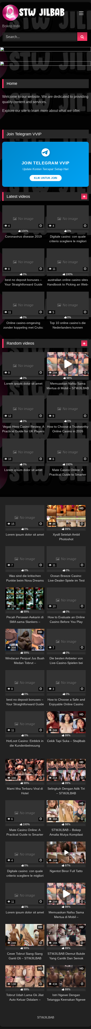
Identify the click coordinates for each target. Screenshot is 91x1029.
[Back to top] (77, 1016)
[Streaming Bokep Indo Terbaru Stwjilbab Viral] (37, 13)
